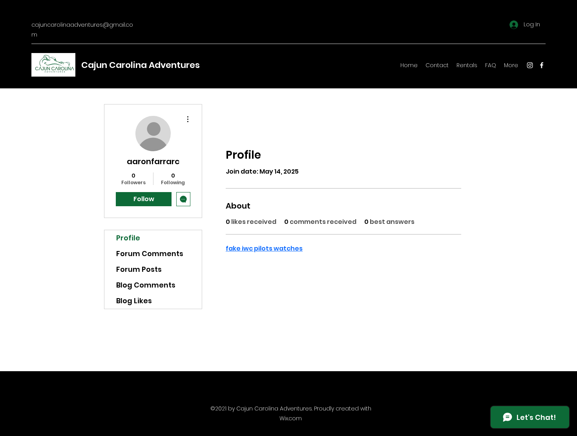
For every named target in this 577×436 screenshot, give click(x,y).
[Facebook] (542, 65)
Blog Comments (145, 285)
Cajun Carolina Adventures (140, 65)
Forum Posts (139, 269)
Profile (128, 238)
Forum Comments (149, 253)
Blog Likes (134, 301)
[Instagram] (530, 65)
